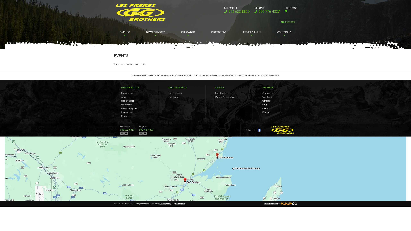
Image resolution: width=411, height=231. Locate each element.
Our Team (267, 97)
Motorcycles (127, 93)
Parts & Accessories (224, 97)
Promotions (127, 112)
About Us (267, 87)
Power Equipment (129, 108)
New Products (130, 87)
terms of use (180, 204)
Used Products (177, 87)
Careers (266, 100)
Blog (264, 104)
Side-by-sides (127, 100)
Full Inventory (175, 93)
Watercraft (126, 104)
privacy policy (165, 204)
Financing (126, 116)
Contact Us (267, 93)
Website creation (271, 204)
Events (265, 108)
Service (219, 87)
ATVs (123, 97)
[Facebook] (259, 130)
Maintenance (221, 93)
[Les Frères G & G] (140, 12)
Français (290, 22)
